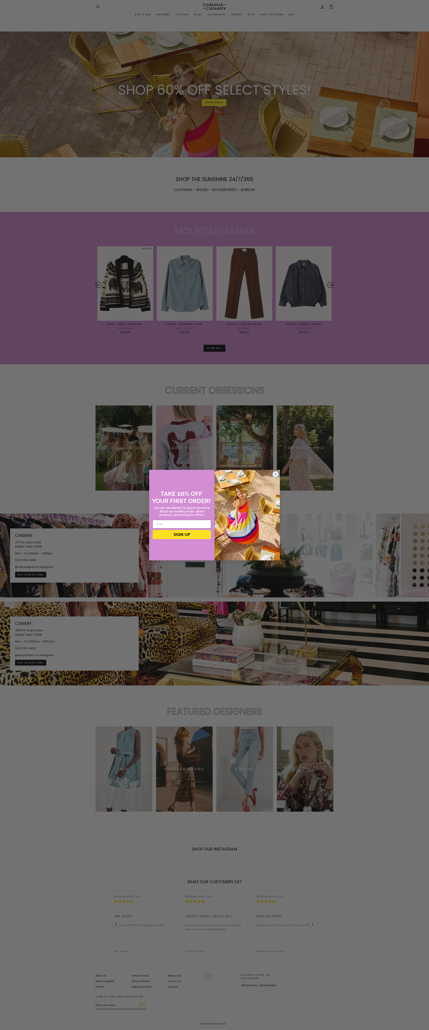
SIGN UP (182, 534)
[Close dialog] (276, 474)
